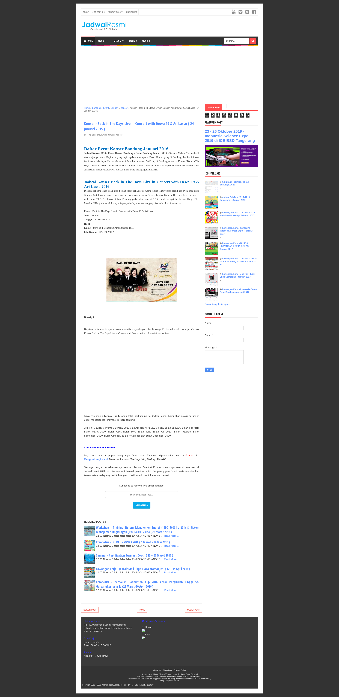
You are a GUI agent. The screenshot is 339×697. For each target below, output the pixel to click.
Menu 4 (146, 40)
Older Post (193, 610)
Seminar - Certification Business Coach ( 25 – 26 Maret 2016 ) (134, 555)
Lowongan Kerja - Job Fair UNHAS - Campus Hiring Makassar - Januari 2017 (238, 261)
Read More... (171, 535)
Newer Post (90, 610)
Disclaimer (131, 12)
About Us (157, 670)
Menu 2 (117, 40)
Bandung (96, 135)
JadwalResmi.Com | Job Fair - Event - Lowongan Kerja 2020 (127, 685)
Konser (119, 135)
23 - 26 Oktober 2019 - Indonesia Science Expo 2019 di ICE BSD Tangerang (230, 136)
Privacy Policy (115, 12)
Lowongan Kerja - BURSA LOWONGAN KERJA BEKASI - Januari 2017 (235, 246)
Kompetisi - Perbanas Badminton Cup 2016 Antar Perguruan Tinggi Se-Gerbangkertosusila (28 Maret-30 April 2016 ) (147, 584)
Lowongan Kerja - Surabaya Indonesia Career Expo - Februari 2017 (236, 231)
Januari (111, 135)
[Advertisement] (169, 73)
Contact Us (98, 12)
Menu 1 (102, 40)
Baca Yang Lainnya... (217, 304)
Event (104, 135)
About (86, 12)
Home (89, 40)
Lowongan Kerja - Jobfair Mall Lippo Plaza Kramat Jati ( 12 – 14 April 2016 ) (143, 569)
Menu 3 (133, 40)
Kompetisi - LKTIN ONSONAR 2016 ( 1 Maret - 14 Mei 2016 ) (133, 542)
